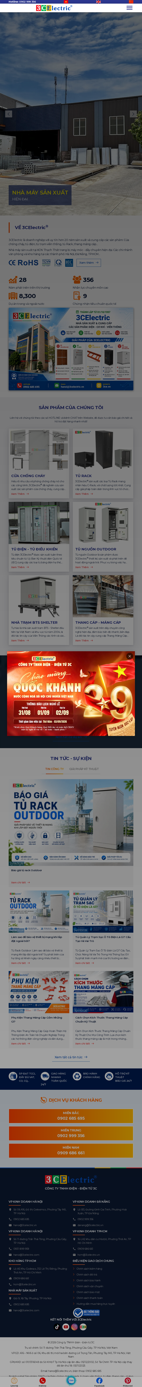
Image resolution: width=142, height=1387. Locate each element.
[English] (98, 2)
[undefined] (131, 2)
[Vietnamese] (66, 2)
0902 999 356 (27, 1)
